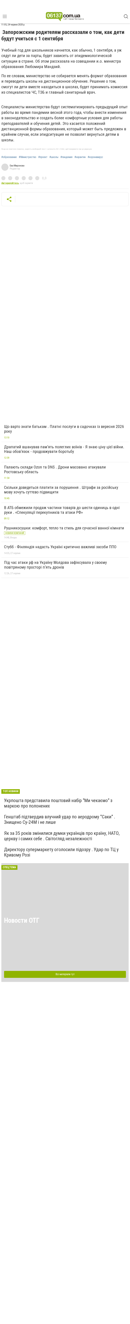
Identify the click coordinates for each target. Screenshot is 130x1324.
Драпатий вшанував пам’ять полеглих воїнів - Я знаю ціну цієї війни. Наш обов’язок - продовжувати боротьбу (64, 449)
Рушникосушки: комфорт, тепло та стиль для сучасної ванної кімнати (64, 528)
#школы (53, 157)
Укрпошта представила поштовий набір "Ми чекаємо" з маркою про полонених (58, 803)
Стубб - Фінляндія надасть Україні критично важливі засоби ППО (60, 546)
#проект (42, 157)
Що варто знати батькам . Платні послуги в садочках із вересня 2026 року (64, 429)
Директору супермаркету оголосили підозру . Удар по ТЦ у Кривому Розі (61, 852)
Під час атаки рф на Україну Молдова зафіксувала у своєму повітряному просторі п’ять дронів (55, 565)
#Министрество (27, 157)
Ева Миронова (17, 165)
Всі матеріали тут (65, 974)
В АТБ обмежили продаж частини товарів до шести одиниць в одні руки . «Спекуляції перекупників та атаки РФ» (62, 510)
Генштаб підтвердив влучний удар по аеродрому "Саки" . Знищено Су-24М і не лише (59, 819)
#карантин (80, 157)
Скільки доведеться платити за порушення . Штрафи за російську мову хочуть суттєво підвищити (61, 490)
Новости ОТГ (21, 920)
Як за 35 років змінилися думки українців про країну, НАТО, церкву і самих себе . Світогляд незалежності (62, 835)
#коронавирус (95, 157)
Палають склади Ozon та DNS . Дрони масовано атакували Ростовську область (55, 469)
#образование (9, 157)
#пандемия (66, 157)
